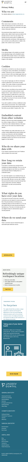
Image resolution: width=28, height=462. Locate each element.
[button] (25, 2)
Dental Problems (5, 445)
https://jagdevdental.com (18, 14)
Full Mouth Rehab (5, 414)
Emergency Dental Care (7, 402)
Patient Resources (6, 446)
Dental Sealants (5, 399)
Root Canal (4, 430)
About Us (4, 439)
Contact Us (4, 443)
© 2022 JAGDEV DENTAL (7, 453)
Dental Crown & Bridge (7, 397)
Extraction (4, 428)
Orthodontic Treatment (7, 416)
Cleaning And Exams (6, 396)
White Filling (4, 406)
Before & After (5, 441)
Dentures (4, 401)
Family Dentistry (5, 404)
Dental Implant (5, 426)
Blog (3, 438)
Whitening (4, 419)
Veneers (3, 417)
